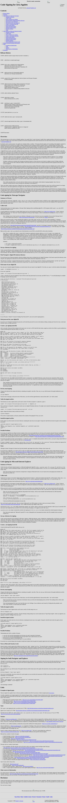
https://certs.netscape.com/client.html (26, 217)
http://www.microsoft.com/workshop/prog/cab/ (26, 739)
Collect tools (8, 33)
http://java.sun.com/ (14, 764)
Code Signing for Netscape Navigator (11, 15)
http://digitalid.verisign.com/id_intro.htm (54, 721)
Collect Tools (8, 18)
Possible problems (9, 28)
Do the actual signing (10, 25)
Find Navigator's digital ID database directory (15, 20)
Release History (6, 13)
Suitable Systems (27, 796)
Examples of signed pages (11, 45)
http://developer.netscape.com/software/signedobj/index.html (27, 752)
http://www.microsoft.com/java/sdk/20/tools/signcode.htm (26, 655)
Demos (43, 796)
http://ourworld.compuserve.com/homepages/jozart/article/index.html (49, 436)
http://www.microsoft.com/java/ (17, 738)
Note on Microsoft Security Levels (13, 41)
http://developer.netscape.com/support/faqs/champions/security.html (34, 753)
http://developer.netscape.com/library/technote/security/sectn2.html (29, 451)
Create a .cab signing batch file (12, 36)
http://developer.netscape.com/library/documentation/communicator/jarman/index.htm (42, 750)
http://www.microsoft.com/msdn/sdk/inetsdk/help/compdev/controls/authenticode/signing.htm (43, 742)
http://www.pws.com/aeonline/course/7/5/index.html (24, 703)
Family (47, 796)
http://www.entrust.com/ (26, 730)
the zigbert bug (28, 440)
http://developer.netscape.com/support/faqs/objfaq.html (24, 751)
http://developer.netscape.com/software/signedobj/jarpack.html (23, 225)
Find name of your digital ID (12, 21)
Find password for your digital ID (13, 23)
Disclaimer (5, 50)
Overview (5, 14)
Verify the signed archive (11, 26)
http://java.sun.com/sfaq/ (28, 766)
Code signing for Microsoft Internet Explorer (12, 31)
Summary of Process (10, 17)
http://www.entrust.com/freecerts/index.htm (10, 731)
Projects (34, 796)
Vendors (7, 47)
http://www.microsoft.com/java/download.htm (10, 504)
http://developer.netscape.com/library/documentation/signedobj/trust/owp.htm (49, 754)
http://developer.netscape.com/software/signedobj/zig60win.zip (38, 226)
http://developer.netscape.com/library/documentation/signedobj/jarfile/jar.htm (27, 748)
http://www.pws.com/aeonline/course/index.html (33, 699)
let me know (51, 692)
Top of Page (17, 796)
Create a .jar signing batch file (12, 24)
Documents (39, 796)
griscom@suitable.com (31, 7)
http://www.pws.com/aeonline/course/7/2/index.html (24, 700)
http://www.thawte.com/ (16, 726)
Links (4, 44)
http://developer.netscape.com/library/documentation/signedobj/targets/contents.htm (31, 757)
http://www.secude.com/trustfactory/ (49, 723)
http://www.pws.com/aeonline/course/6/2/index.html (25, 702)
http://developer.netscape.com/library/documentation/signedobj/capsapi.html (44, 435)
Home (22, 796)
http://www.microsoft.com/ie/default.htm (34, 481)
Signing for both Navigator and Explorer (11, 43)
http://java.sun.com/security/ (18, 765)
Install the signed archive (11, 27)
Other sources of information (12, 49)
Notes (7, 30)
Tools (7, 46)
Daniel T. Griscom (19, 800)
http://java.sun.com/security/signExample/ (45, 767)
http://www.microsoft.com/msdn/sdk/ (22, 737)
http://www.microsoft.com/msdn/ (22, 736)
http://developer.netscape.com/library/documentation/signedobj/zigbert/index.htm (17, 228)
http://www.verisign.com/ (49, 211)
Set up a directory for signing (12, 19)
